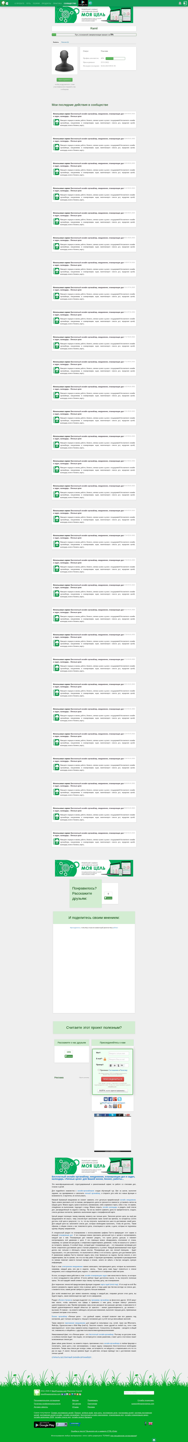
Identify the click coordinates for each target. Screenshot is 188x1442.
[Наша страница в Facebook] (110, 1101)
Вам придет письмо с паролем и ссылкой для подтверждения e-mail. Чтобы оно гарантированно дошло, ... (113, 1085)
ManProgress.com (59, 1391)
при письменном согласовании (123, 1436)
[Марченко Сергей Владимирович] (80, 1394)
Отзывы (75, 1407)
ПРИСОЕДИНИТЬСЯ (112, 1079)
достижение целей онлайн (51, 1415)
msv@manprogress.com (51, 1394)
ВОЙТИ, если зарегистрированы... (112, 1091)
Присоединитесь (65, 80)
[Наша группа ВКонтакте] (106, 1101)
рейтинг (115, 927)
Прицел (77, 1413)
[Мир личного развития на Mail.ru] (115, 1108)
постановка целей (126, 1413)
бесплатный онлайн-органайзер (101, 1334)
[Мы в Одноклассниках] (120, 1108)
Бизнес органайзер (59, 1316)
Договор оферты (41, 1407)
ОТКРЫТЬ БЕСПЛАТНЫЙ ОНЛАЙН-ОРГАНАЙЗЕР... (72, 1357)
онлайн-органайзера (112, 1343)
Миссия (75, 1400)
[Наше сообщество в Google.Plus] (115, 1101)
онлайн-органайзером (86, 1191)
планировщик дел (66, 1235)
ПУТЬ (28, 3)
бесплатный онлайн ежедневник (94, 1415)
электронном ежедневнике (72, 1266)
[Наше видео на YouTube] (106, 1108)
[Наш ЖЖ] (110, 1108)
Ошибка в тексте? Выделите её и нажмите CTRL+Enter (94, 1431)
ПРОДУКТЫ (46, 3)
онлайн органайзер (71, 1415)
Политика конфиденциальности (47, 1404)
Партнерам (92, 1404)
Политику (123, 1070)
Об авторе (76, 1404)
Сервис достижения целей (62, 1413)
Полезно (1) (65, 42)
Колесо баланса (65, 1300)
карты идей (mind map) (109, 1284)
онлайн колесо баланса (82, 1417)
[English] (150, 1425)
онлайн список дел (63, 1417)
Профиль (56, 42)
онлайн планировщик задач (136, 1415)
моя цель (98, 1413)
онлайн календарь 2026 (44, 1417)
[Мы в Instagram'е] (112, 1103)
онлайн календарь (110, 1207)
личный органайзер (92, 1193)
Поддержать (93, 1400)
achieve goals (87, 1413)
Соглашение (113, 1070)
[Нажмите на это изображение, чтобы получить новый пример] (116, 1065)
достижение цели (110, 1413)
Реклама (91, 1407)
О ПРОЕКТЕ (19, 3)
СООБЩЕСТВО (70, 3)
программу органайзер (100, 1300)
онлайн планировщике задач (96, 1275)
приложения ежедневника (75, 1323)
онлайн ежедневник (128, 1200)
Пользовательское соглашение (47, 1400)
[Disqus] (94, 980)
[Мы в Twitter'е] (120, 1101)
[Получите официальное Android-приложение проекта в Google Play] (83, 3)
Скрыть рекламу (84, 1077)
